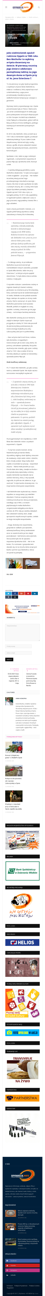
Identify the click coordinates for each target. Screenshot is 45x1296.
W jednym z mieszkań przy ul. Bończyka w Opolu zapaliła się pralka (13, 806)
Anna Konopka (14, 43)
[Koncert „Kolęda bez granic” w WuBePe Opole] (13, 747)
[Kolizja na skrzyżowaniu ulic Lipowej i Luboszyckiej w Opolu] (13, 770)
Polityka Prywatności (20, 1286)
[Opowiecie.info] (22, 7)
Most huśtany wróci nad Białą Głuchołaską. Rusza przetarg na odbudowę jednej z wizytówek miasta (28, 1242)
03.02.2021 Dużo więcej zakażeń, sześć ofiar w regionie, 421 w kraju (13, 678)
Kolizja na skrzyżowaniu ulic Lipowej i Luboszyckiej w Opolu (13, 781)
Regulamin (10, 1288)
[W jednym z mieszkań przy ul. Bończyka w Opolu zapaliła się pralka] (13, 796)
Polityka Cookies (34, 1286)
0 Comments (17, 44)
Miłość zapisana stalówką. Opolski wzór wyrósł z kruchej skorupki (27, 1213)
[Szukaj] (39, 7)
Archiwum (10, 1286)
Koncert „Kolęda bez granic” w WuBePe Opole (13, 756)
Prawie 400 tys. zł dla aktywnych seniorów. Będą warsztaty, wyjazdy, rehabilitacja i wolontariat (28, 1227)
